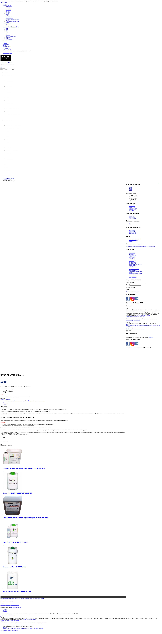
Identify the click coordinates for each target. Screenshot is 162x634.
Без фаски (131, 241)
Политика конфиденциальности (143, 315)
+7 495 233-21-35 (6, 48)
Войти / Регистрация (7, 53)
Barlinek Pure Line (132, 270)
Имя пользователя (130, 282)
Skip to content (4, 2)
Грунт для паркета (7, 179)
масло (7, 29)
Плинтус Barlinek (132, 265)
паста (7, 31)
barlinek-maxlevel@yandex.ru (9, 49)
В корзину (3, 398)
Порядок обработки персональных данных (10, 605)
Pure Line (7, 11)
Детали (4, 404)
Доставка (5, 43)
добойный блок (9, 39)
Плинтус (7, 22)
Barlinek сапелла (132, 218)
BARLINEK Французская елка (12, 19)
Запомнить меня (131, 287)
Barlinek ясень (132, 217)
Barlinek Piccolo (132, 259)
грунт (32, 400)
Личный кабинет (6, 46)
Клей (7, 30)
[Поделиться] (127, 330)
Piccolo (7, 20)
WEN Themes (11, 614)
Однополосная (132, 230)
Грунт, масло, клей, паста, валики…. (11, 27)
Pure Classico (8, 10)
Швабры (7, 24)
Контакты (5, 45)
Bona (29, 400)
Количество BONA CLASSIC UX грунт (9, 397)
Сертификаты (6, 44)
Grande (7, 14)
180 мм (130, 189)
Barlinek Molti (131, 261)
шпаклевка (8, 37)
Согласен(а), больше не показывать (137, 316)
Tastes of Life (8, 8)
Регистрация (136, 291)
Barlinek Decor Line (133, 266)
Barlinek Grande (132, 256)
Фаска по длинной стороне (134, 238)
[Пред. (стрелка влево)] (126, 331)
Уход (4, 41)
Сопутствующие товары (19, 400)
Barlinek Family (132, 257)
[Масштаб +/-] (130, 330)
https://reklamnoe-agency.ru (15, 607)
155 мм (130, 188)
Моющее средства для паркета (12, 26)
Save (127, 328)
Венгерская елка (9, 18)
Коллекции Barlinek (7, 5)
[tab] (64, 402)
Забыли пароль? (129, 291)
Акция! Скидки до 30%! (134, 269)
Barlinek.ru (151, 337)
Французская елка (132, 233)
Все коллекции (9, 6)
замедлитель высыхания (11, 36)
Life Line (7, 13)
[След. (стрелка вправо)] (127, 331)
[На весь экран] (129, 330)
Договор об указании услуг (6, 600)
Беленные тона (132, 206)
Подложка (8, 35)
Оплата (2, 602)
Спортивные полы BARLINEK (12, 21)
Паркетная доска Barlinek (6, 62)
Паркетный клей (132, 275)
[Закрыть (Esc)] (126, 330)
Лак (129, 223)
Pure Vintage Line (132, 263)
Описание (5, 402)
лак (6, 33)
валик (7, 32)
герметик (8, 38)
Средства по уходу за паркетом (135, 273)
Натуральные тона (133, 208)
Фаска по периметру (133, 240)
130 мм (130, 187)
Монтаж (5, 40)
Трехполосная (132, 231)
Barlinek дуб (131, 216)
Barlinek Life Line (132, 267)
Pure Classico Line (132, 262)
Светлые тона (132, 207)
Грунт (7, 28)
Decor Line (8, 12)
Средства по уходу (7, 23)
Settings (127, 316)
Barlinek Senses (9, 7)
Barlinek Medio (9, 16)
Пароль (127, 284)
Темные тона (131, 210)
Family (7, 15)
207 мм (130, 190)
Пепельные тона (132, 209)
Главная (4, 4)
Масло (130, 224)
